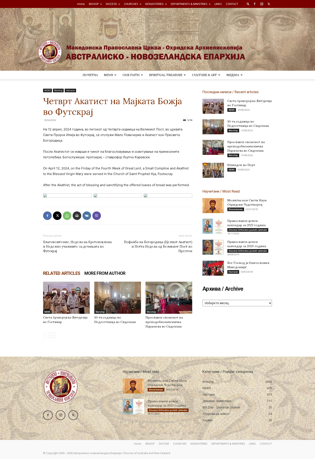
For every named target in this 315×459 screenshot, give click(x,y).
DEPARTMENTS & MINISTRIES (189, 4)
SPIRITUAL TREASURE (165, 75)
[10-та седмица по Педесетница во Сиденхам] (117, 298)
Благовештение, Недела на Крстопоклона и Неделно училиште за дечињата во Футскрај (77, 246)
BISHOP (94, 4)
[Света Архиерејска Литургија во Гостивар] (66, 298)
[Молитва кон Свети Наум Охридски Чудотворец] (213, 205)
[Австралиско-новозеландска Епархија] (157, 39)
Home (81, 4)
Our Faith (131, 75)
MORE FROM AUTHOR (104, 273)
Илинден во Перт (241, 165)
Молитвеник (236, 209)
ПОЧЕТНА (90, 75)
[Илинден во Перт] (213, 170)
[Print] (77, 215)
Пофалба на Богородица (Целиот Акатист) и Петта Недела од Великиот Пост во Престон (158, 246)
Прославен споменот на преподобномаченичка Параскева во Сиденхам (164, 321)
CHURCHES (131, 4)
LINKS (218, 4)
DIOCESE (111, 4)
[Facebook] (254, 4)
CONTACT (232, 4)
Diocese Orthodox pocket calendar (248, 229)
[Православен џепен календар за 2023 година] (213, 226)
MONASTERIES (154, 4)
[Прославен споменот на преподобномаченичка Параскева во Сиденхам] (169, 298)
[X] (269, 4)
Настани (70, 90)
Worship (58, 90)
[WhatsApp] (67, 215)
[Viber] (96, 215)
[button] (248, 3)
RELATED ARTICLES (61, 273)
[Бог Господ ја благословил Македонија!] (213, 268)
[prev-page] (45, 335)
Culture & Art (204, 75)
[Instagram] (261, 4)
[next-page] (52, 335)
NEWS (108, 75)
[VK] (86, 215)
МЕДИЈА (232, 75)
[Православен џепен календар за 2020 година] (213, 247)
